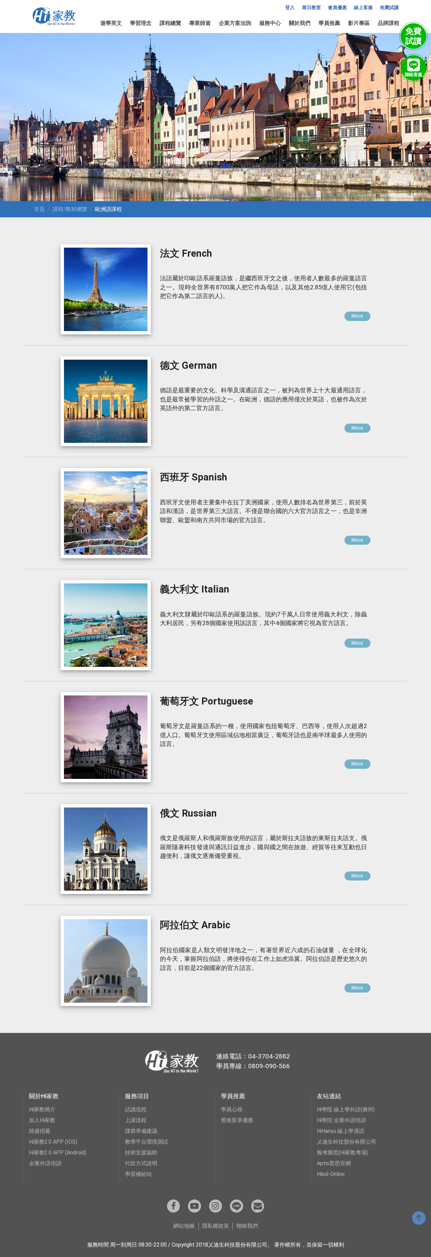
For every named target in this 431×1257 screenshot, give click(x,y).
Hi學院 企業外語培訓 (341, 1120)
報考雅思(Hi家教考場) (342, 1152)
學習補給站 (138, 1174)
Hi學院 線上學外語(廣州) (346, 1109)
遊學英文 (111, 23)
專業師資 (200, 23)
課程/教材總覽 (70, 209)
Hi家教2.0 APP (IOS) (53, 1142)
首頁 (39, 209)
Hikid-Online (331, 1174)
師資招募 (40, 1131)
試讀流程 (135, 1109)
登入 (290, 7)
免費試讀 (389, 7)
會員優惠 (337, 7)
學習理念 (141, 23)
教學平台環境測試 (146, 1142)
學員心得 (231, 1109)
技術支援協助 (141, 1152)
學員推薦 (329, 23)
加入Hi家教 (42, 1120)
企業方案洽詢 (235, 23)
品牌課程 (388, 23)
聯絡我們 (247, 1226)
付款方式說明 (141, 1163)
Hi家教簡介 (42, 1109)
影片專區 (359, 23)
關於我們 (299, 23)
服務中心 (270, 23)
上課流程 (135, 1120)
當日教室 (311, 7)
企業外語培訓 (45, 1163)
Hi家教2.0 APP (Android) (57, 1152)
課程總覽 (170, 23)
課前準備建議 (141, 1131)
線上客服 (363, 7)
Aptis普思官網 (334, 1163)
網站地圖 (184, 1226)
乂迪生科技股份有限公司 (346, 1142)
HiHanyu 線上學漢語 (340, 1131)
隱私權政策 (215, 1226)
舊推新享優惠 (237, 1120)
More (357, 316)
